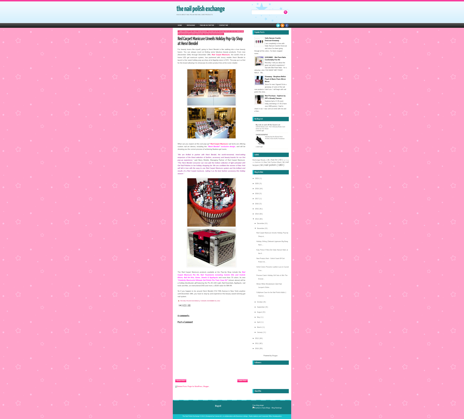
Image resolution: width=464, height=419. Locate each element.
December (261, 223)
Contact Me (223, 25)
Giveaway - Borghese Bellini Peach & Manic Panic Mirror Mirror (275, 79)
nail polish (270, 165)
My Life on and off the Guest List (268, 125)
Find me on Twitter (207, 25)
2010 (257, 348)
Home (180, 25)
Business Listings (242, 416)
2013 (257, 219)
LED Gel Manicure (237, 31)
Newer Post (181, 381)
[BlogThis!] (185, 305)
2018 (257, 193)
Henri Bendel (202, 31)
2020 (257, 183)
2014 (257, 214)
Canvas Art (218, 416)
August (259, 312)
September (261, 307)
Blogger (274, 356)
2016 (257, 204)
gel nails (193, 31)
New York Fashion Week (273, 162)
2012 (257, 338)
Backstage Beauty (259, 160)
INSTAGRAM (191, 25)
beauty (186, 31)
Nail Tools (286, 160)
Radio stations (254, 416)
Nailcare (258, 162)
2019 (257, 188)
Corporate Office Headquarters (271, 416)
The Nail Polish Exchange (200, 9)
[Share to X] (187, 305)
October (260, 302)
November (261, 228)
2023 (257, 178)
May (259, 317)
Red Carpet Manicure (195, 34)
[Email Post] (179, 305)
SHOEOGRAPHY (262, 135)
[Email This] (182, 305)
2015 (257, 209)
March (259, 327)
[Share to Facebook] (189, 305)
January (260, 332)
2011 (257, 343)
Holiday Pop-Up (224, 31)
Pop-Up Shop (182, 34)
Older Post (242, 381)
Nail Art (274, 160)
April (259, 322)
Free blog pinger (258, 405)
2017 (257, 199)
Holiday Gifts (213, 31)
